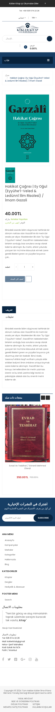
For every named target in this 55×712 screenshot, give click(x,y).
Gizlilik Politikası (19, 704)
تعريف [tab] (9, 310)
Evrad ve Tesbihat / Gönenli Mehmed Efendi (27, 467)
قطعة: (7, 267)
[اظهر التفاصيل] (41, 470)
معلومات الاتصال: (9, 634)
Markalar (9, 549)
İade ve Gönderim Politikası (25, 701)
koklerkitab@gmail (16, 641)
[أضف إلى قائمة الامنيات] (19, 45)
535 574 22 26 (13, 638)
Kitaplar (8, 577)
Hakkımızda (10, 559)
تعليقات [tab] (10, 317)
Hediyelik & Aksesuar (15, 586)
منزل (7, 75)
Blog (7, 564)
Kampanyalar (11, 545)
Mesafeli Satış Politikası (15, 707)
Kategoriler (10, 554)
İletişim (36, 704)
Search (8, 599)
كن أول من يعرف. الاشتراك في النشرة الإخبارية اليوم (27, 508)
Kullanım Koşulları (42, 707)
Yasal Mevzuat (25, 698)
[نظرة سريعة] (27, 433)
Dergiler (8, 582)
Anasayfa (9, 540)
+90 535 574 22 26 (31, 10)
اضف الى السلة (16, 279)
